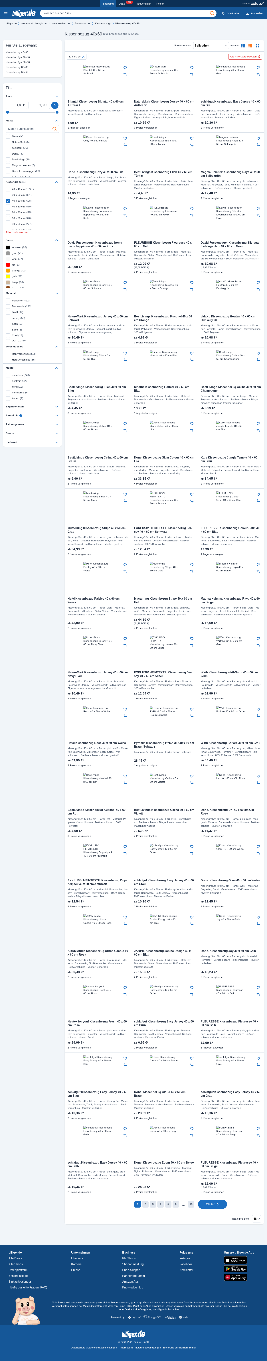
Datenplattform (18, 1270)
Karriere (76, 1264)
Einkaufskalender (20, 1281)
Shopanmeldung (133, 1264)
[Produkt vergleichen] (125, 74)
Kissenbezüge (103, 23)
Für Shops (129, 1258)
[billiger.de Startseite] (24, 13)
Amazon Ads (130, 1281)
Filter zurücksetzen (17, 232)
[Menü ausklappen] (45, 23)
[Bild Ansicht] (257, 45)
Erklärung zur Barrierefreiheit (179, 1347)
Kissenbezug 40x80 (11, 52)
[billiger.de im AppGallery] (239, 1277)
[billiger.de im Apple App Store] (239, 1260)
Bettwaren (80, 23)
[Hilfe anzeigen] (21, 415)
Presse (75, 1270)
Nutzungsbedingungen (148, 1347)
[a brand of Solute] (252, 3)
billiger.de (11, 23)
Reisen (160, 3)
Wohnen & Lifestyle (32, 23)
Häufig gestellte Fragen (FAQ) (28, 1287)
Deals (125, 3)
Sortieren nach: (183, 45)
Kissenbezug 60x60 (11, 72)
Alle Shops (16, 1264)
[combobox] (128, 13)
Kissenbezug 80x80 (11, 67)
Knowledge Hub (132, 1287)
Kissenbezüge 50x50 (11, 62)
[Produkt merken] (125, 68)
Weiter (210, 1204)
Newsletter (186, 1270)
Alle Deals (15, 1258)
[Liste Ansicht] (243, 45)
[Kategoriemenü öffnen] (5, 13)
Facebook (185, 1264)
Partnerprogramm (133, 1275)
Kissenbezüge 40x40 (11, 57)
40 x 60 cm (74, 56)
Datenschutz (78, 1347)
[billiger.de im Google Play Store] (239, 1268)
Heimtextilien (59, 23)
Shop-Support (131, 1270)
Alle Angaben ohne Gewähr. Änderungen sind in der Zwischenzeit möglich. (204, 1302)
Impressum (126, 1347)
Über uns (77, 1258)
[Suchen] (212, 13)
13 (191, 1204)
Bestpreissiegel (19, 1275)
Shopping (108, 3)
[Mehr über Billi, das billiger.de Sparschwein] (28, 1310)
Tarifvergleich (143, 3)
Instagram (185, 1258)
